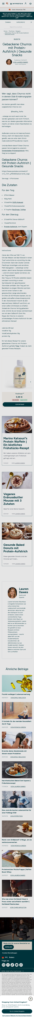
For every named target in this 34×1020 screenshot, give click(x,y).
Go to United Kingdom (17, 1011)
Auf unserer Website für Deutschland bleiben (17, 1015)
